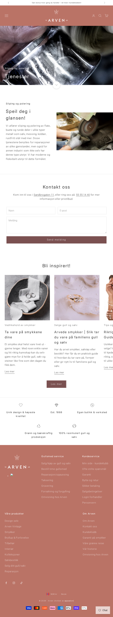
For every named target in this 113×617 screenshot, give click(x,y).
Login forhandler (92, 497)
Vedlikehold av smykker (20, 325)
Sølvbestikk (11, 560)
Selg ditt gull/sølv (15, 565)
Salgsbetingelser (92, 491)
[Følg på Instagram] (13, 582)
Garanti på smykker (94, 537)
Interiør (9, 548)
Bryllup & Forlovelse (17, 537)
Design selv (12, 520)
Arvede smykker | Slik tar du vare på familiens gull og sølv (76, 337)
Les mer (10, 371)
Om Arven (89, 520)
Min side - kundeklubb (95, 463)
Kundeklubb (90, 532)
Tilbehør (10, 543)
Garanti (86, 474)
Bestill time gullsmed (54, 468)
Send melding (56, 239)
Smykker (10, 532)
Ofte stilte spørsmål (94, 468)
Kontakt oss (90, 526)
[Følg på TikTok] (21, 582)
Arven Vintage (13, 526)
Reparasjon (12, 571)
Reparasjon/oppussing (55, 474)
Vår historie (90, 548)
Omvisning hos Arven (54, 497)
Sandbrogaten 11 (44, 194)
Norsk (64, 594)
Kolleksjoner (12, 554)
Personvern (89, 502)
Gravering (47, 485)
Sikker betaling (91, 485)
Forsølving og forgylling (55, 491)
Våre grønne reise (93, 543)
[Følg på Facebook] (6, 582)
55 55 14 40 (83, 194)
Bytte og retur (90, 480)
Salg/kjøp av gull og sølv (55, 463)
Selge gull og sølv (66, 325)
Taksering (47, 480)
